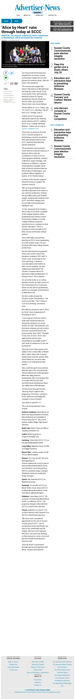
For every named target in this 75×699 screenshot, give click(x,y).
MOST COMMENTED (57, 125)
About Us (27, 15)
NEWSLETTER (58, 2)
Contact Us (52, 15)
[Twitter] (11, 73)
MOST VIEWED (55, 43)
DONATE (69, 2)
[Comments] (6, 77)
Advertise (39, 15)
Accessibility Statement (54, 692)
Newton (4, 40)
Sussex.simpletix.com (30, 128)
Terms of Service (32, 692)
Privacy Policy (41, 692)
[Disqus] (25, 578)
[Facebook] (6, 73)
